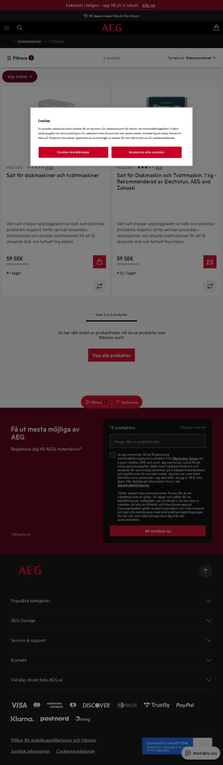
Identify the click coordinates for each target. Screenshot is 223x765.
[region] (111, 137)
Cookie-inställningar (73, 152)
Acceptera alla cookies (147, 152)
